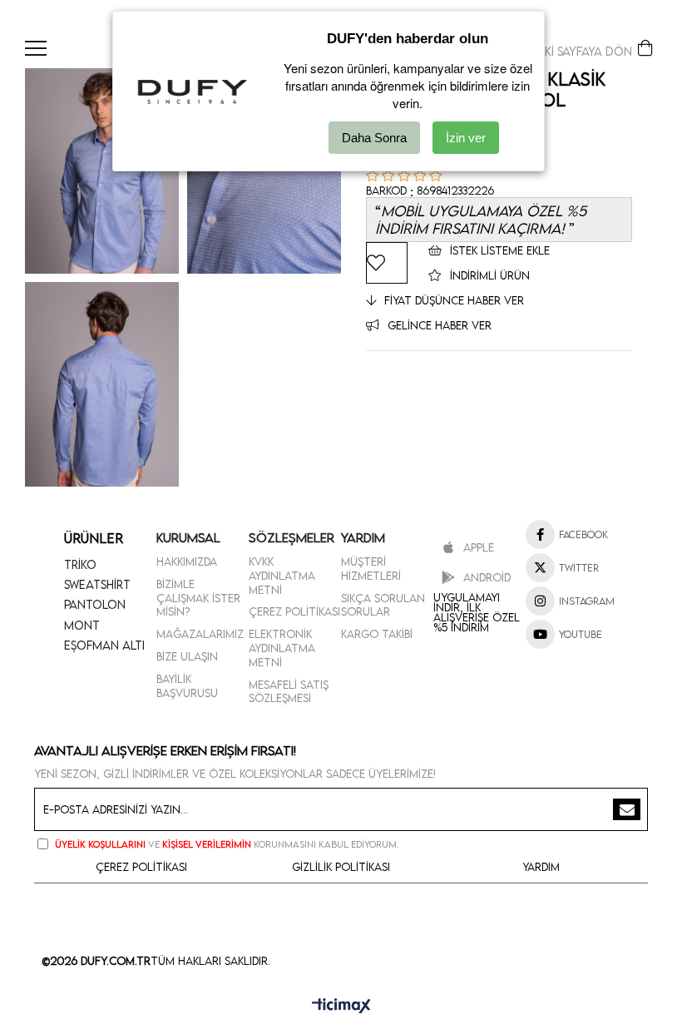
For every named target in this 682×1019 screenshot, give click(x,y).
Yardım (541, 866)
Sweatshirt (97, 584)
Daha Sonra (374, 138)
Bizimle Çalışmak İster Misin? (198, 598)
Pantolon (95, 604)
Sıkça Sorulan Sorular (383, 605)
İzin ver (466, 138)
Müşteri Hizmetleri (371, 568)
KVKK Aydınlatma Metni (282, 575)
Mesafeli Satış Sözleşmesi (289, 691)
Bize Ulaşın (187, 656)
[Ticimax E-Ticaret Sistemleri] (341, 1006)
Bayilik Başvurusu (187, 686)
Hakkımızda (186, 561)
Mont (82, 625)
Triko (80, 564)
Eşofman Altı (104, 645)
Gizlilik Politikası (341, 866)
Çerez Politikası (294, 611)
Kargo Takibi (377, 634)
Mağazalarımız (200, 634)
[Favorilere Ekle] (387, 263)
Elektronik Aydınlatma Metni (282, 648)
